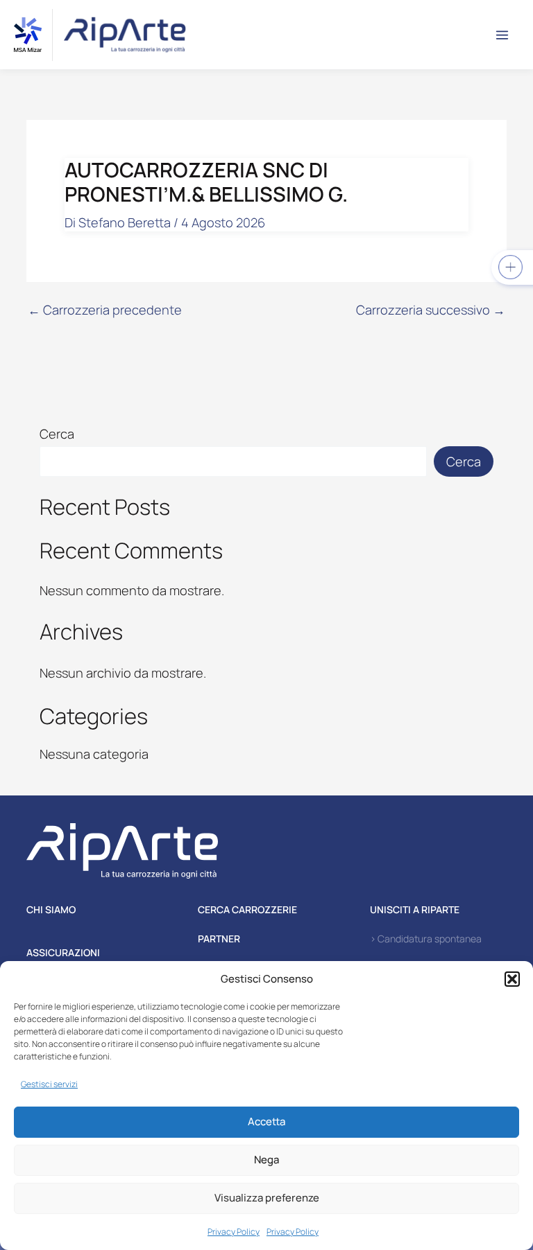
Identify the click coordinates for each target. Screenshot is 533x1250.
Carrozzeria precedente (105, 309)
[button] (512, 979)
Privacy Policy (234, 1232)
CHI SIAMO (51, 909)
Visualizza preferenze (266, 1197)
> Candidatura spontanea (426, 938)
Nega (266, 1159)
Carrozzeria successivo (430, 309)
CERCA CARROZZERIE (247, 909)
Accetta (266, 1121)
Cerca (57, 433)
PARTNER (219, 938)
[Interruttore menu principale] (502, 34)
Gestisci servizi (49, 1084)
